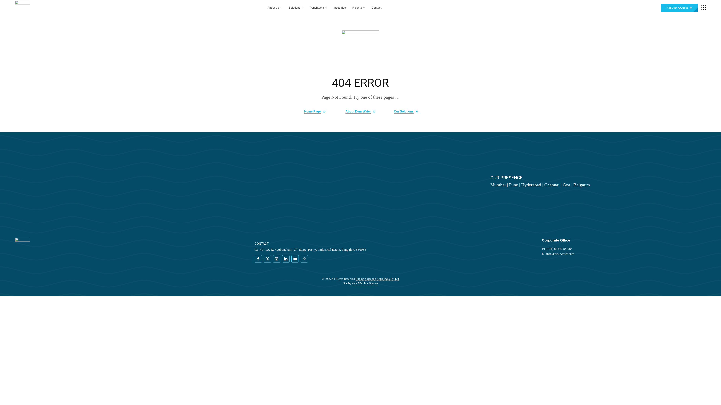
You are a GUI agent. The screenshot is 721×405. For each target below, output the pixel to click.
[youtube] (295, 258)
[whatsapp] (304, 258)
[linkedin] (286, 258)
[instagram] (276, 258)
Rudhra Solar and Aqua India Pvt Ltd (377, 278)
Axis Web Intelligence (365, 283)
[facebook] (258, 258)
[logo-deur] (22, 2)
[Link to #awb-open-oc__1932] (703, 7)
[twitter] (267, 258)
